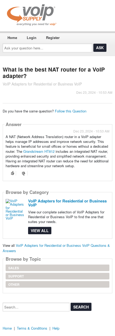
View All (40, 230)
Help (55, 328)
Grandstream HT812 (39, 151)
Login (31, 37)
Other (14, 284)
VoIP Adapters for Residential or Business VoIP (67, 203)
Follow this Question (70, 111)
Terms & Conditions (32, 328)
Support (16, 276)
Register (53, 37)
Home (12, 37)
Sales (13, 267)
